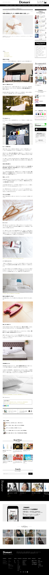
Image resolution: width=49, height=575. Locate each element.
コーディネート (4, 560)
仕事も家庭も (37, 49)
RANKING (42, 5)
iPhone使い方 (37, 53)
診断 (36, 50)
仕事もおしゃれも (40, 50)
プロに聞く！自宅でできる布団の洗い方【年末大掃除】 (11, 293)
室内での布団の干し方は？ (8, 56)
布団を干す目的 (6, 52)
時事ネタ (43, 55)
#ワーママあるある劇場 (38, 54)
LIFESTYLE (19, 5)
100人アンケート (19, 569)
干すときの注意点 (7, 55)
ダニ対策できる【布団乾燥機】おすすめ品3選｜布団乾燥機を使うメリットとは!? (15, 394)
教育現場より (24, 562)
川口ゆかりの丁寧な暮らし (38, 51)
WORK (15, 5)
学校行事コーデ (24, 561)
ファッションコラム (5, 561)
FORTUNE (33, 5)
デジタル (15, 562)
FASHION (7, 5)
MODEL (29, 5)
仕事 (14, 561)
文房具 (37, 56)
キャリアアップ (43, 49)
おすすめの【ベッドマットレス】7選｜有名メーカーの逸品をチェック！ (14, 360)
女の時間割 (39, 55)
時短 (36, 55)
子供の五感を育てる (25, 560)
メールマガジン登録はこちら (41, 116)
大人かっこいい (43, 54)
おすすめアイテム (4, 562)
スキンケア (9, 561)
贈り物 (18, 570)
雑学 (14, 560)
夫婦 (40, 49)
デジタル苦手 (42, 52)
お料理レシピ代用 (38, 52)
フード (18, 561)
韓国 (43, 51)
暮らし (18, 560)
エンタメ (18, 562)
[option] (13, 490)
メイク (9, 560)
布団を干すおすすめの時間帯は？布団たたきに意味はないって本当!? (13, 115)
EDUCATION (25, 5)
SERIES (38, 5)
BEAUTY (11, 5)
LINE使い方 (41, 53)
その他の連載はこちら (41, 105)
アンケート (40, 129)
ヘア (8, 562)
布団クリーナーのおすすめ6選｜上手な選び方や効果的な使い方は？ (13, 258)
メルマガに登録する (28, 517)
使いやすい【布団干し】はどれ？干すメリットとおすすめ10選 (14, 403)
